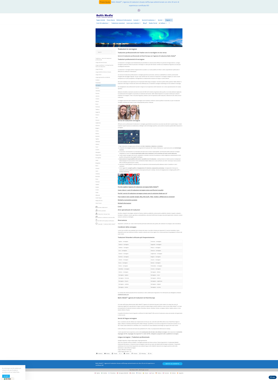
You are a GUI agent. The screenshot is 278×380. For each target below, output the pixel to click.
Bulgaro (97, 128)
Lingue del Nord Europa (101, 62)
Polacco (97, 114)
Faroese (97, 93)
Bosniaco (98, 176)
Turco (97, 147)
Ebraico (97, 133)
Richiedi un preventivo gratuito (127, 200)
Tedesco (97, 109)
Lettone (97, 96)
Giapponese (98, 155)
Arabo (97, 192)
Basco (97, 165)
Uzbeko (97, 184)
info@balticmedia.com (123, 294)
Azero (97, 171)
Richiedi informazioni (124, 203)
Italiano (97, 144)
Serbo (97, 160)
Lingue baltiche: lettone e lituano (103, 72)
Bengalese (98, 163)
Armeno (97, 168)
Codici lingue (99, 198)
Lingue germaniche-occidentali (103, 77)
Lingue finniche (99, 69)
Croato (97, 189)
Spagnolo (98, 112)
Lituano (97, 98)
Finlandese (98, 82)
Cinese (97, 131)
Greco (97, 179)
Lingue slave (98, 74)
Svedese (97, 80)
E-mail (120, 206)
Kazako (97, 187)
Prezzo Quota (105, 2)
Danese (97, 88)
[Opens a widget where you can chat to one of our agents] (273, 377)
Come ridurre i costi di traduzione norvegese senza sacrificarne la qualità (140, 190)
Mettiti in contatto (172, 363)
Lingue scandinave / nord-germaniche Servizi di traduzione (104, 66)
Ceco (97, 117)
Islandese (98, 90)
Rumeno (98, 136)
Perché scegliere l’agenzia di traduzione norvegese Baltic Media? (138, 187)
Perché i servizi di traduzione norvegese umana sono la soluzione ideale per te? (142, 193)
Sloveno (97, 120)
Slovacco (98, 125)
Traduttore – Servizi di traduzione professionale (103, 59)
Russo (97, 104)
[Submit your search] (110, 52)
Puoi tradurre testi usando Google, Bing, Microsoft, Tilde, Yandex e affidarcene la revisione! (146, 197)
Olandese (98, 141)
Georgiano (98, 152)
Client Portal (98, 203)
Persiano (98, 181)
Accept (6, 376)
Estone (97, 101)
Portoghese (98, 157)
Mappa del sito (99, 200)
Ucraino (97, 149)
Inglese (97, 139)
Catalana (98, 173)
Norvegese (98, 85)
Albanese (98, 195)
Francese (98, 106)
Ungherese (98, 123)
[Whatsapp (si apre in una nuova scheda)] (139, 10)
